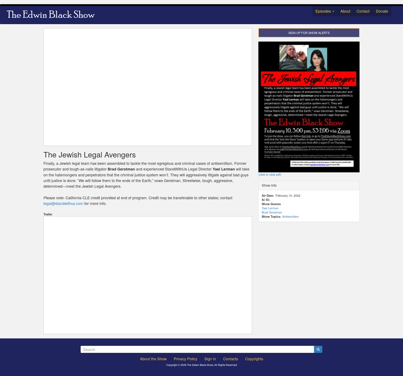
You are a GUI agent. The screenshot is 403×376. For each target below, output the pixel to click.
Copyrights (254, 358)
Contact (363, 11)
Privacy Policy (185, 358)
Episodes (323, 11)
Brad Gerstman (272, 212)
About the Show (153, 358)
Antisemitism (290, 216)
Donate (382, 11)
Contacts (230, 358)
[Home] (52, 15)
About (345, 11)
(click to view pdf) (269, 174)
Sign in (210, 358)
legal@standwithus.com (63, 203)
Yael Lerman (270, 208)
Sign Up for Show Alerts (309, 33)
